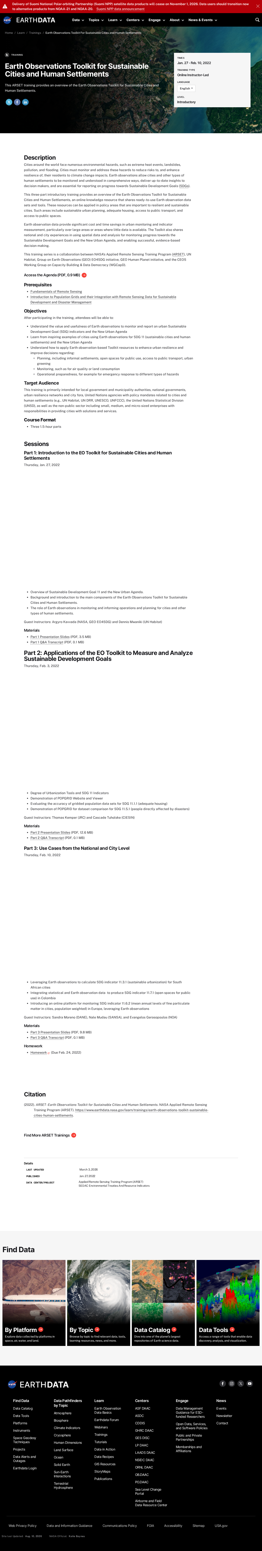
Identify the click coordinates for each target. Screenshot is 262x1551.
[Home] (36, 19)
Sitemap (199, 1526)
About (175, 20)
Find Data (21, 1401)
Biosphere (61, 1420)
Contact (222, 1423)
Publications (103, 1479)
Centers (133, 20)
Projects (19, 1449)
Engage (155, 20)
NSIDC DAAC (144, 1460)
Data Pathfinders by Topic (68, 1403)
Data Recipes (104, 1457)
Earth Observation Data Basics (107, 1410)
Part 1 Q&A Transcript (46, 642)
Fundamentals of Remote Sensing (56, 291)
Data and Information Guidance (69, 1526)
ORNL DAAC (144, 1467)
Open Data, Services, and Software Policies (192, 1426)
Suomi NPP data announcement (120, 9)
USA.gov (221, 1526)
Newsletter (224, 1416)
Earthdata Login (25, 1468)
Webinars (101, 1427)
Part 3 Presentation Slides (50, 1032)
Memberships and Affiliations (189, 1449)
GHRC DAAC (144, 1430)
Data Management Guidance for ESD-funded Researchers (190, 1412)
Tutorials (100, 1442)
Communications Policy (120, 1526)
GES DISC (142, 1438)
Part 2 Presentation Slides (50, 832)
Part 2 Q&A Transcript (47, 838)
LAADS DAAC (145, 1453)
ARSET (178, 254)
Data (76, 20)
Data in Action (104, 1449)
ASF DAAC (142, 1408)
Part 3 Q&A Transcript (47, 1038)
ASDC (139, 1416)
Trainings (35, 32)
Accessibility (173, 1526)
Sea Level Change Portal (148, 1491)
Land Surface (63, 1450)
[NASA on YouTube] (249, 1383)
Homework (38, 1052)
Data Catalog (23, 1408)
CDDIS (140, 1423)
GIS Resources (104, 1464)
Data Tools (21, 1416)
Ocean (58, 1457)
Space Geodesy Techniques (24, 1440)
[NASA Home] (7, 20)
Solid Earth (62, 1465)
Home (9, 32)
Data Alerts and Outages (24, 1459)
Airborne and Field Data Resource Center (151, 1503)
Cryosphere (62, 1435)
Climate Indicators (67, 1428)
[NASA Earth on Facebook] (222, 1383)
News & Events (201, 20)
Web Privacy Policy (22, 1526)
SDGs (184, 186)
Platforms (20, 1423)
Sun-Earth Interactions (62, 1474)
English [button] (185, 88)
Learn (112, 20)
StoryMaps (102, 1471)
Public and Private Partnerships (189, 1437)
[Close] (258, 6)
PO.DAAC (142, 1482)
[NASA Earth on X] (240, 1383)
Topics (94, 20)
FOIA (150, 1526)
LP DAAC (141, 1445)
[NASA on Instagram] (231, 1383)
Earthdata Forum (106, 1420)
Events (221, 1408)
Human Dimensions (68, 1442)
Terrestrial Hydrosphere (63, 1485)
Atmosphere (62, 1413)
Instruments (21, 1430)
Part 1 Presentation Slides (50, 637)
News (221, 1401)
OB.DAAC (142, 1475)
